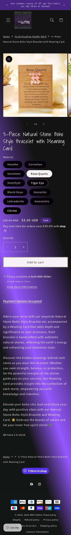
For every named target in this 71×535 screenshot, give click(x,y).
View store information (22, 287)
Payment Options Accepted (22, 301)
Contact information (37, 531)
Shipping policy (48, 525)
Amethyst (16, 184)
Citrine (12, 211)
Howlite (14, 165)
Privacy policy (51, 519)
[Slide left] (27, 124)
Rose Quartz (39, 174)
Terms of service (27, 525)
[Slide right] (44, 124)
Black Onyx (17, 193)
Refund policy (32, 519)
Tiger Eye (37, 183)
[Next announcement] (64, 5)
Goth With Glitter (33, 514)
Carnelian (38, 165)
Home (6, 36)
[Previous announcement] (7, 5)
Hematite (42, 193)
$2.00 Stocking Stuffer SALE (30, 36)
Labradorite (17, 202)
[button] (8, 20)
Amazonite (44, 202)
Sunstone (16, 175)
